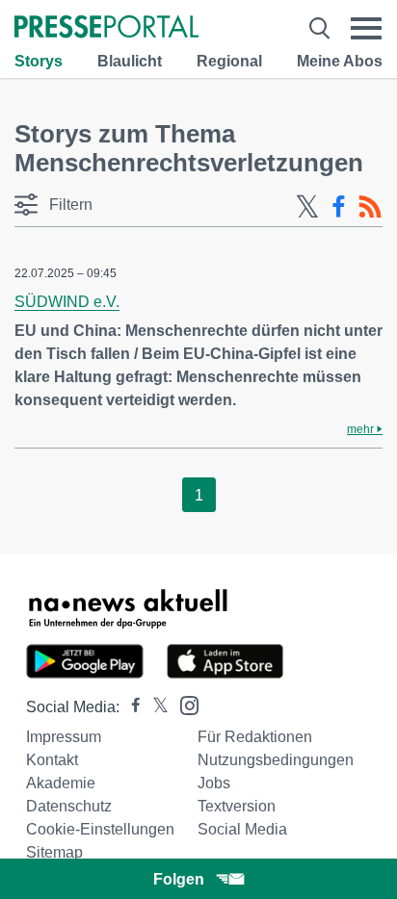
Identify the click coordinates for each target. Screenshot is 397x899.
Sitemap (54, 852)
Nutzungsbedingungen (276, 760)
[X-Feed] (307, 207)
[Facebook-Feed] (338, 207)
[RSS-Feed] (370, 207)
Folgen (178, 879)
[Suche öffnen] (319, 28)
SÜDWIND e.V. (66, 302)
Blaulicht (129, 61)
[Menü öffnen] (366, 28)
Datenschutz (69, 806)
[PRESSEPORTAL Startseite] (106, 28)
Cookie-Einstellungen (100, 829)
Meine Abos (340, 61)
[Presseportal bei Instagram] (183, 704)
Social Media (242, 829)
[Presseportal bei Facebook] (130, 707)
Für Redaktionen (255, 737)
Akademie (60, 783)
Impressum (63, 737)
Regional (229, 61)
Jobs (214, 783)
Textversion (237, 806)
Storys (38, 61)
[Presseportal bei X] (155, 707)
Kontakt (52, 760)
